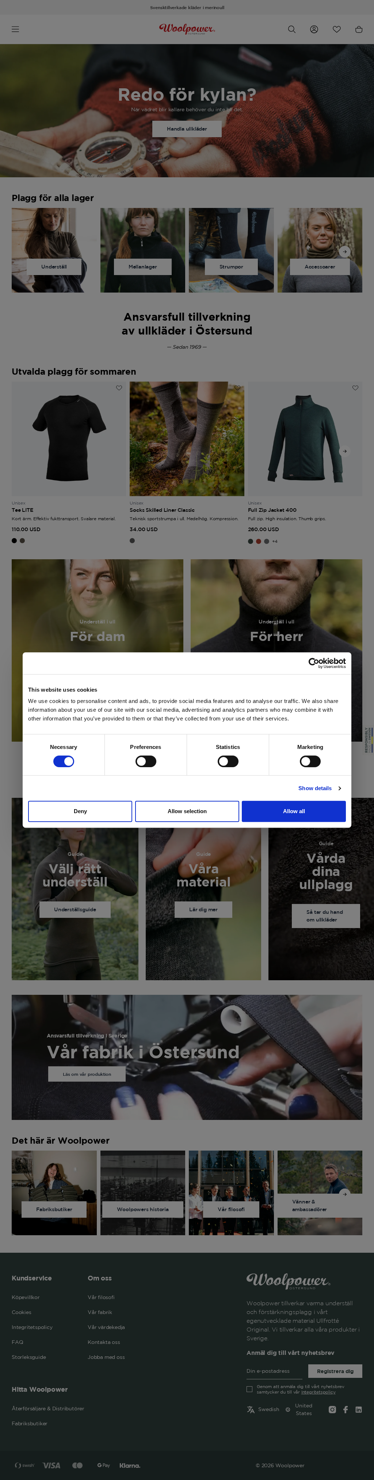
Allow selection (187, 811)
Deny (80, 811)
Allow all (294, 811)
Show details (315, 788)
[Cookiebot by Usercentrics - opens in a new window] (314, 663)
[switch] (146, 761)
